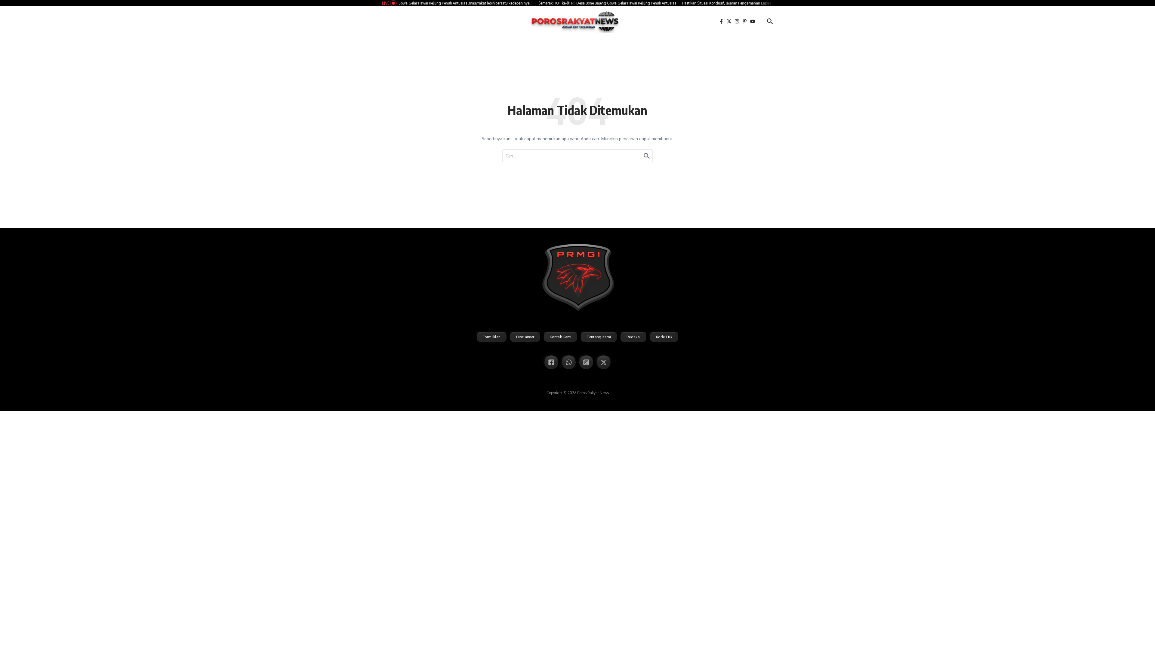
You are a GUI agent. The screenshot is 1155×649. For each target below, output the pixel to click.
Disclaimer (525, 337)
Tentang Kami (599, 337)
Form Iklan (491, 337)
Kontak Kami (560, 337)
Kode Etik (664, 337)
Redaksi (633, 337)
